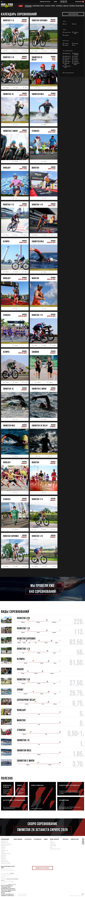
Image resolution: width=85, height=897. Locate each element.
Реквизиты (53, 844)
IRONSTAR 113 (67, 53)
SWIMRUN (76, 61)
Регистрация (43, 71)
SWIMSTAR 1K (67, 61)
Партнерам (53, 845)
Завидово (66, 35)
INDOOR (20, 669)
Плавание (76, 43)
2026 (75, 24)
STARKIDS (76, 59)
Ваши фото (66, 6)
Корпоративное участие (38, 6)
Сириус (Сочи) (67, 32)
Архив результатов (73, 14)
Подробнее (43, 76)
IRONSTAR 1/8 (67, 58)
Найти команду (18, 839)
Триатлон (66, 43)
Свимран (66, 45)
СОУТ (83, 894)
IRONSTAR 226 (23, 618)
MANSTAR (66, 59)
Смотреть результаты (14, 34)
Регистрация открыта (69, 72)
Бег (74, 45)
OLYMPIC (76, 56)
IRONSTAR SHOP (75, 839)
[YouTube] (64, 2)
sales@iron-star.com (11, 884)
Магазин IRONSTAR (80, 6)
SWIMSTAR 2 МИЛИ (25, 760)
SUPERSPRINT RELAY (26, 699)
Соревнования (28, 6)
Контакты (65, 839)
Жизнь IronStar (54, 839)
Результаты (47, 6)
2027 (65, 24)
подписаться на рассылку (45, 1)
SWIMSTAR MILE (24, 750)
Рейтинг (53, 6)
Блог (51, 847)
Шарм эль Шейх (76, 33)
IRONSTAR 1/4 (67, 56)
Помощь (55, 1)
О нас (51, 841)
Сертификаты (59, 6)
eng (1, 1)
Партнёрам (72, 6)
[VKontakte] (61, 2)
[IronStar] (7, 5)
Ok (50, 868)
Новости (52, 842)
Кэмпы (46, 839)
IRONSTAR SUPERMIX (76, 54)
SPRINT (20, 689)
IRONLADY (76, 58)
